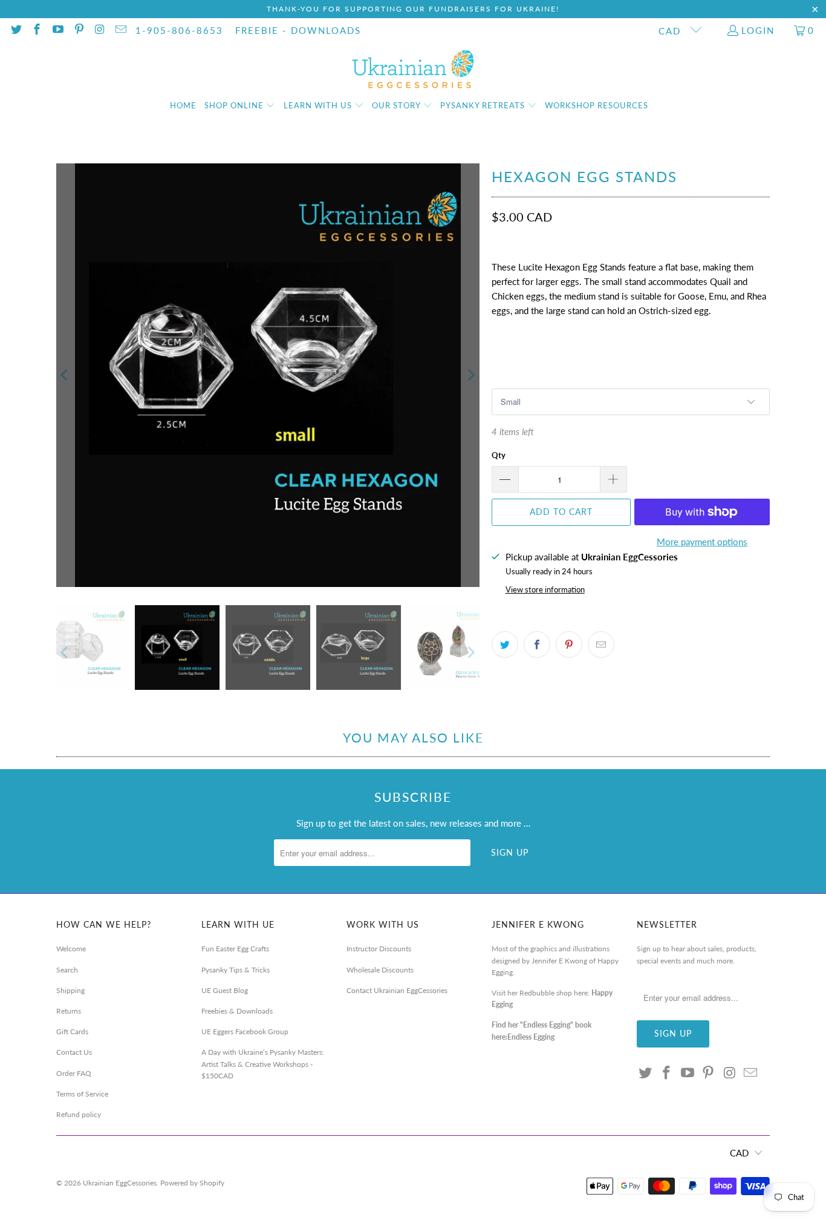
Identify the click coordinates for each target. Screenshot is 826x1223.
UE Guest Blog (224, 990)
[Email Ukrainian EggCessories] (120, 30)
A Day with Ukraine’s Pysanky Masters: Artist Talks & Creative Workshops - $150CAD (262, 1064)
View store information (545, 589)
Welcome (71, 948)
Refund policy (78, 1114)
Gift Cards (72, 1031)
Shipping (70, 990)
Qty (499, 455)
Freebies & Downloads (237, 1010)
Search (67, 969)
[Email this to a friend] (601, 644)
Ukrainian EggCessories (120, 1182)
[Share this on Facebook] (537, 644)
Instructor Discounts (378, 948)
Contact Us (74, 1052)
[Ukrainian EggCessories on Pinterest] (78, 30)
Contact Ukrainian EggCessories (396, 990)
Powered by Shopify (192, 1182)
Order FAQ (73, 1073)
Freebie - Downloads (298, 30)
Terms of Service (82, 1093)
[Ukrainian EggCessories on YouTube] (57, 30)
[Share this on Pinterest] (569, 644)
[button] (240, 106)
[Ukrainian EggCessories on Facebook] (36, 30)
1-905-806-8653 (179, 30)
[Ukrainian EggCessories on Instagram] (99, 30)
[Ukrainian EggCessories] (413, 69)
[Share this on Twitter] (505, 644)
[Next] (470, 375)
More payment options (702, 541)
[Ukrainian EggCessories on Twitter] (15, 30)
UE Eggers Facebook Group (244, 1031)
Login (758, 30)
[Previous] (65, 375)
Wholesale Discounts (380, 969)
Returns (68, 1010)
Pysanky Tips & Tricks (235, 969)
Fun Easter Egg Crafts (235, 948)
